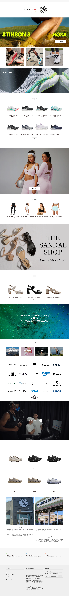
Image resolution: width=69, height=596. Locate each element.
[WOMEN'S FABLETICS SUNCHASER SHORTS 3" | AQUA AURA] (55, 209)
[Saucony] (34, 80)
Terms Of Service (9, 579)
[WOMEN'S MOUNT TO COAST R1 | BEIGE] (15, 480)
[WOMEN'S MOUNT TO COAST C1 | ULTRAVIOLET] (54, 480)
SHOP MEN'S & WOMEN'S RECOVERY (34, 326)
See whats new (60, 41)
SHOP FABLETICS (34, 188)
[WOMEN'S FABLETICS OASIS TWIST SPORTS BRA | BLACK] (41, 209)
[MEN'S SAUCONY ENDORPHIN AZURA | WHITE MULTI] (12, 107)
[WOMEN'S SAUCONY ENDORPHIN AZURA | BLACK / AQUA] (41, 107)
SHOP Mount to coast (32, 420)
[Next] (60, 209)
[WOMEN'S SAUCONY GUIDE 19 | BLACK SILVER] (27, 107)
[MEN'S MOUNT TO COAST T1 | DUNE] (15, 457)
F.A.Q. (7, 572)
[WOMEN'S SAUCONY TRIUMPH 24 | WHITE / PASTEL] (41, 126)
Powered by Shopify (39, 594)
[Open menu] (7, 9)
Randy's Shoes (30, 594)
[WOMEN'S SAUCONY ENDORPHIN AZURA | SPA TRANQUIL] (56, 107)
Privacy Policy (8, 578)
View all (34, 138)
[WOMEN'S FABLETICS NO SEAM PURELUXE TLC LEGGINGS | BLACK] (13, 209)
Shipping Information (10, 574)
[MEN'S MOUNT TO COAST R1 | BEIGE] (34, 480)
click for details (9, 559)
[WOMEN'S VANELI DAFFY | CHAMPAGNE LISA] (53, 287)
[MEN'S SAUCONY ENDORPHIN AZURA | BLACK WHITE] (12, 126)
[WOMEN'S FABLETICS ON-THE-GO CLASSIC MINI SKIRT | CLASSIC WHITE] (27, 209)
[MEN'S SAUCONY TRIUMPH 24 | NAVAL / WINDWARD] (56, 126)
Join (60, 576)
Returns (7, 576)
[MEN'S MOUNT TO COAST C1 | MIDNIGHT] (54, 457)
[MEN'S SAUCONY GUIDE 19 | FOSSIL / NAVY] (27, 126)
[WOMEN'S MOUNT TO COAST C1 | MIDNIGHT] (34, 457)
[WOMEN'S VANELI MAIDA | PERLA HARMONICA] (15, 287)
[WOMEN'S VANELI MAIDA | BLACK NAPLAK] (34, 287)
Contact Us (8, 571)
